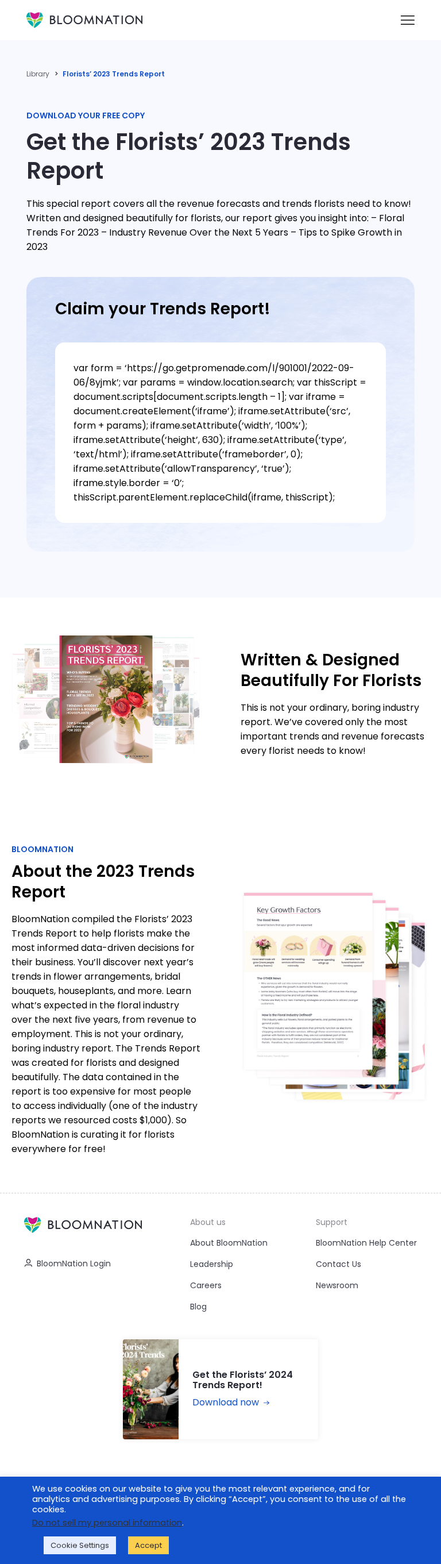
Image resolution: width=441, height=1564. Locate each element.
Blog (198, 1306)
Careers (206, 1285)
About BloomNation (229, 1243)
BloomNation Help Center (366, 1243)
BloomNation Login (74, 1263)
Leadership (211, 1264)
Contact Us (338, 1264)
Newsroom (337, 1285)
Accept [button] (148, 1545)
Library (37, 74)
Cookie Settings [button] (80, 1545)
